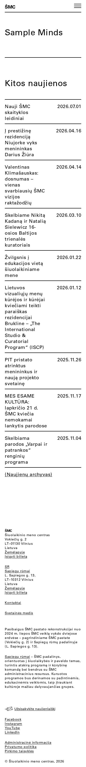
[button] (77, 6)
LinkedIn (12, 732)
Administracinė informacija (28, 742)
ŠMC (10, 7)
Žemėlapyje (15, 552)
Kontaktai (13, 603)
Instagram (13, 723)
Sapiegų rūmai (17, 571)
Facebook (13, 719)
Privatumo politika (21, 747)
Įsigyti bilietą (16, 556)
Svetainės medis (19, 613)
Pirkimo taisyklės (19, 751)
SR (7, 567)
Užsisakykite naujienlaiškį (34, 709)
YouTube (12, 728)
